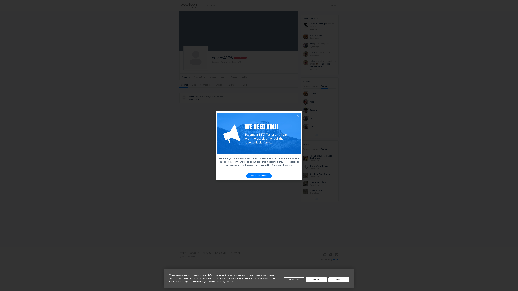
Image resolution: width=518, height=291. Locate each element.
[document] (259, 145)
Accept (339, 279)
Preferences (294, 279)
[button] (297, 115)
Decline (316, 279)
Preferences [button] (231, 281)
